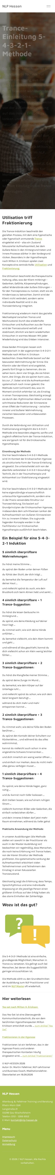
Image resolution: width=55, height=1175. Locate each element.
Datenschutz (9, 1140)
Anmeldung (8, 1144)
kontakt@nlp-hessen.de (24, 1120)
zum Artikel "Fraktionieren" (37, 1055)
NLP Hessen (12, 6)
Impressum (8, 1136)
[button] (48, 6)
